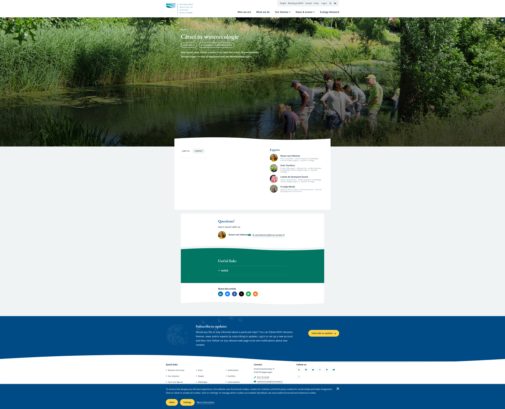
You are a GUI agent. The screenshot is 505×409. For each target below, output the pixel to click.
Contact (308, 3)
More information (205, 402)
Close (338, 389)
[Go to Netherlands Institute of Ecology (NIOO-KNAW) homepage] (171, 5)
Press (316, 3)
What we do (263, 12)
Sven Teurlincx (287, 165)
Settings (187, 402)
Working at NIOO (295, 3)
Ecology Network (329, 12)
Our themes (281, 12)
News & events (304, 12)
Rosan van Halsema (290, 155)
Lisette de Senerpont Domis (294, 176)
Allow (172, 402)
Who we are (244, 12)
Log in (324, 3)
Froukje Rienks (287, 186)
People (283, 3)
